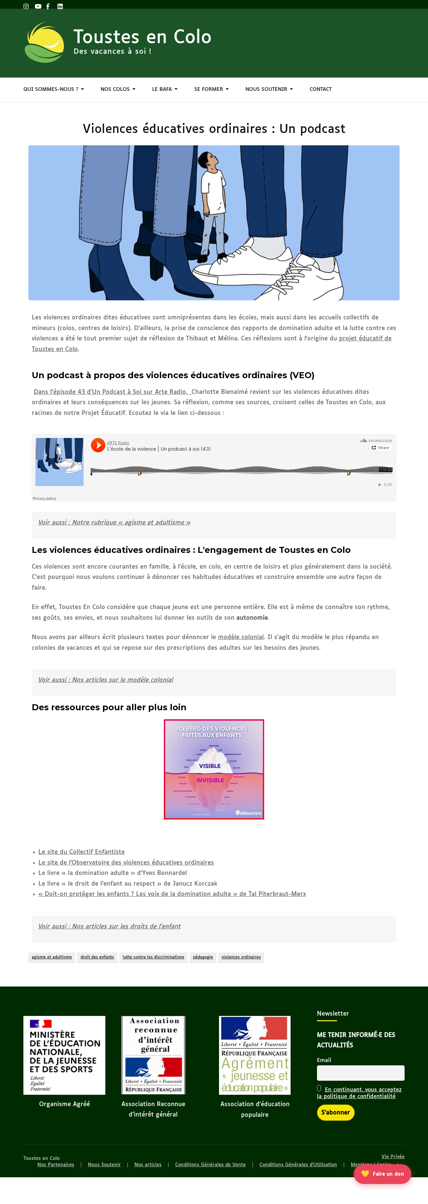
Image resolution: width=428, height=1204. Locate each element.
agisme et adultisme (52, 957)
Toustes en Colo (143, 38)
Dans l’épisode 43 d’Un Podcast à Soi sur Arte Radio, (113, 392)
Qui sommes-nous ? (50, 89)
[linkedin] (60, 4)
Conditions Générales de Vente (210, 1165)
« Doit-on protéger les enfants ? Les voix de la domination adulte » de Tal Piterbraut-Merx (172, 894)
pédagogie (203, 957)
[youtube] (37, 4)
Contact (321, 89)
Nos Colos (115, 89)
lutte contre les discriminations (153, 957)
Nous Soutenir (266, 89)
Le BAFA (162, 89)
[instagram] (25, 4)
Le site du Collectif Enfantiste (81, 852)
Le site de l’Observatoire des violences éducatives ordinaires (126, 863)
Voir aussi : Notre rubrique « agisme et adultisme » (114, 523)
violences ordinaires (241, 957)
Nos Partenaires (55, 1165)
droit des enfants (97, 957)
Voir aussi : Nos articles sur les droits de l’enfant (109, 927)
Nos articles (148, 1165)
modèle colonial (241, 637)
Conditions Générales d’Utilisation (298, 1165)
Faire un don (382, 1174)
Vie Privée (393, 1157)
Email (324, 1060)
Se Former (208, 89)
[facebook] (48, 4)
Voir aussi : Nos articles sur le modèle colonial (105, 680)
